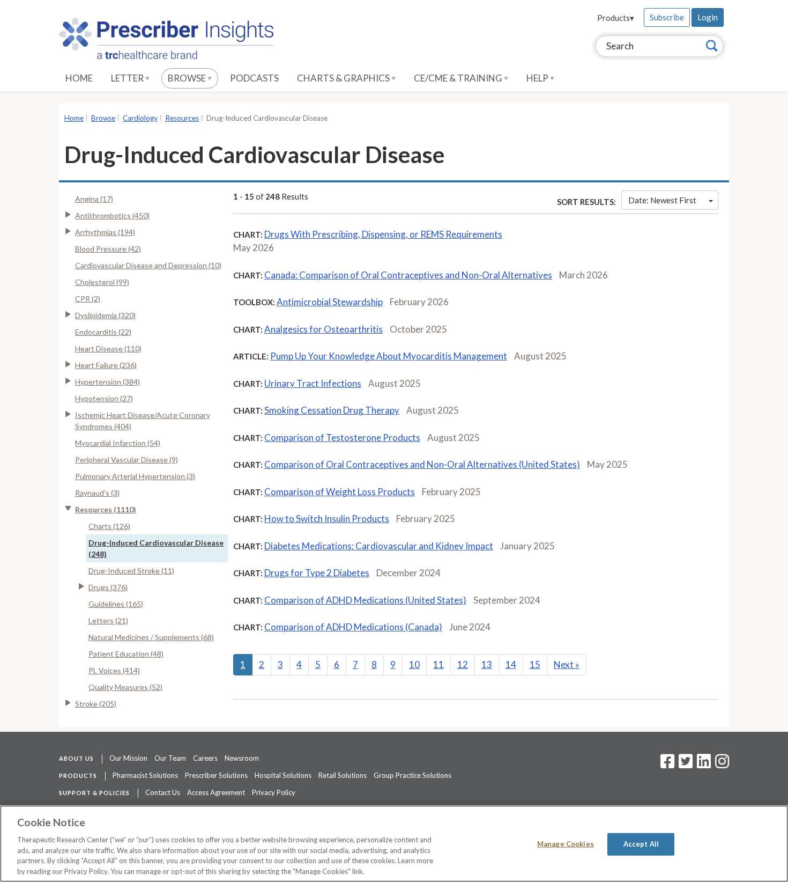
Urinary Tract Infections (312, 383)
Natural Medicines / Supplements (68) (151, 637)
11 (438, 664)
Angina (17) (94, 198)
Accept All (641, 844)
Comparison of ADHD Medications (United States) (365, 600)
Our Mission (128, 758)
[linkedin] (703, 764)
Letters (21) (108, 620)
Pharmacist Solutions (145, 775)
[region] (394, 843)
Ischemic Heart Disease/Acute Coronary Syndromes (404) (142, 420)
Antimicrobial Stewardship (330, 301)
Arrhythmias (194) (105, 232)
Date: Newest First (662, 200)
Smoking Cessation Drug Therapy (331, 410)
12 (462, 664)
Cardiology (140, 118)
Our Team (170, 758)
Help (538, 78)
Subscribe (667, 17)
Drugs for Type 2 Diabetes (316, 572)
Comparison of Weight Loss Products (339, 491)
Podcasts (254, 78)
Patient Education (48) (125, 653)
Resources (182, 118)
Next (566, 664)
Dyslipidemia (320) (105, 315)
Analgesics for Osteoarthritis (323, 329)
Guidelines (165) (115, 603)
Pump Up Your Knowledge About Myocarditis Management (388, 356)
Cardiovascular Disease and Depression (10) (148, 265)
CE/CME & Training (459, 78)
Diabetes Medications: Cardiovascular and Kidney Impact (378, 546)
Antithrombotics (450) (112, 215)
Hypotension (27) (104, 398)
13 (486, 664)
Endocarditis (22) (103, 331)
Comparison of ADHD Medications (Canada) (353, 627)
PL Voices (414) (114, 670)
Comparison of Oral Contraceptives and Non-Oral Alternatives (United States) (422, 464)
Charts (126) (109, 526)
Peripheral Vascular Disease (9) (126, 459)
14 (510, 664)
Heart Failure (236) (106, 365)
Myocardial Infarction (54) (117, 442)
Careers (205, 758)
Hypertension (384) (107, 381)
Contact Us (162, 792)
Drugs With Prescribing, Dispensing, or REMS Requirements (383, 234)
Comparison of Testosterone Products (342, 437)
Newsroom (242, 758)
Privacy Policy (273, 792)
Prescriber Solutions (216, 775)
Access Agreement (216, 792)
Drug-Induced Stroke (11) (131, 570)
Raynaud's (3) (97, 492)
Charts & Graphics (344, 78)
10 (414, 664)
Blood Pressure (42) (108, 248)
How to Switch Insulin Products (326, 518)
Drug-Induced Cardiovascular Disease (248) (156, 548)
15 (535, 664)
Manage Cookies (565, 844)
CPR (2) (87, 298)
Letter (128, 78)
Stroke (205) (95, 703)
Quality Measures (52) (125, 687)
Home (79, 78)
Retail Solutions (342, 775)
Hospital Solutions (283, 775)
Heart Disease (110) (108, 348)
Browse (187, 78)
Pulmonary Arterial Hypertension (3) (135, 476)
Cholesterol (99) (102, 281)
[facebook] (667, 764)
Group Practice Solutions (412, 775)
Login (707, 17)
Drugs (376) (108, 587)
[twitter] (684, 764)
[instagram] (722, 764)
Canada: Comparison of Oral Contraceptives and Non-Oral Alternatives (408, 275)
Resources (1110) (105, 509)
